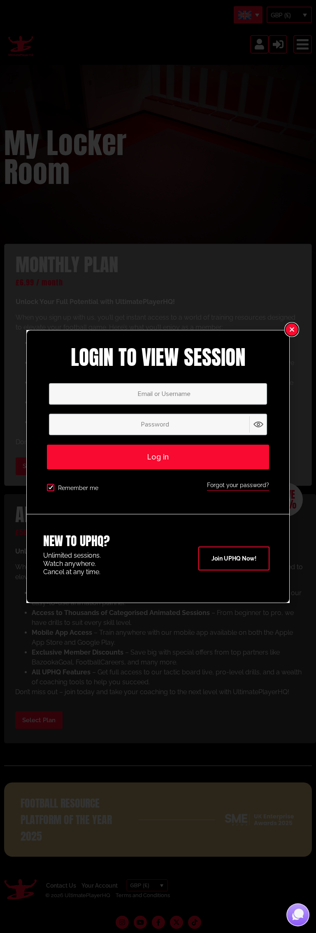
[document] (158, 466)
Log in (158, 457)
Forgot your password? (238, 485)
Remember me (78, 488)
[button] (292, 329)
